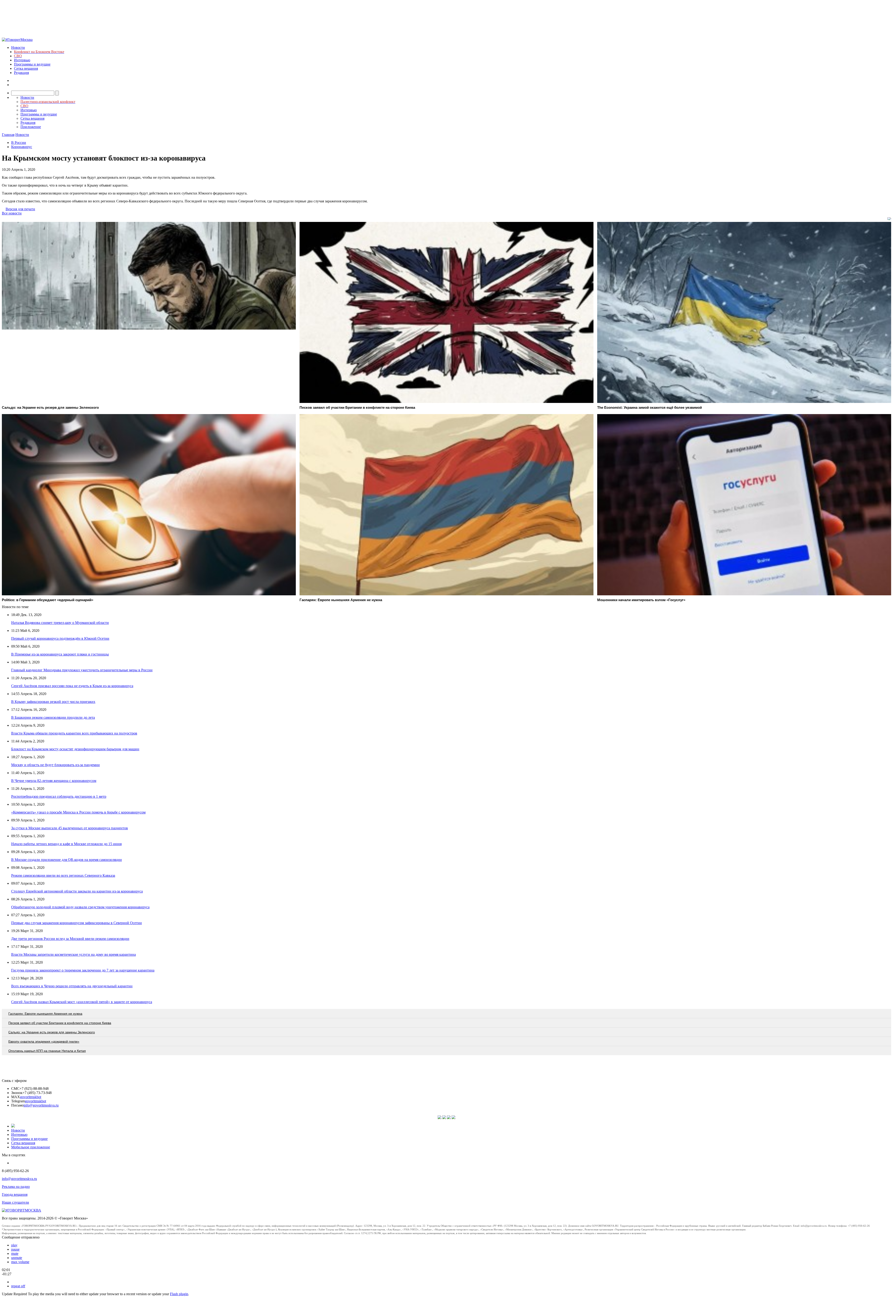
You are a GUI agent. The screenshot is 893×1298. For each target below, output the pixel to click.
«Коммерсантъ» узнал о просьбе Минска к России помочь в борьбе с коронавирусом (78, 812)
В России (18, 143)
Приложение (30, 127)
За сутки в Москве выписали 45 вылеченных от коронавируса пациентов (69, 828)
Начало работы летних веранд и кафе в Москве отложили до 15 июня (66, 844)
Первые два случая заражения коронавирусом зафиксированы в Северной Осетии (76, 923)
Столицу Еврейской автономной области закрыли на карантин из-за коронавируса (77, 891)
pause (15, 1249)
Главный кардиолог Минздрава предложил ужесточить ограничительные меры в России (82, 670)
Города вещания (14, 1194)
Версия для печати (20, 209)
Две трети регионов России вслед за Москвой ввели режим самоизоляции (70, 939)
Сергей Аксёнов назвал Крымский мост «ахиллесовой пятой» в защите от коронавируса (81, 1002)
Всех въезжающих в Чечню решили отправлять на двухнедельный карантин (72, 986)
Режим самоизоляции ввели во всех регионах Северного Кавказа (63, 875)
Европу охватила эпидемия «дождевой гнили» (43, 1041)
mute (14, 1253)
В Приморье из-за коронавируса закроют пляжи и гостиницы (60, 654)
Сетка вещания (26, 68)
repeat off (18, 1286)
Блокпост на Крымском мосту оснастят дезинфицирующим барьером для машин (75, 749)
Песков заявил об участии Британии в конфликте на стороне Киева (59, 1023)
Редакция (21, 73)
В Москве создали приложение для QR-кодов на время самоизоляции (66, 860)
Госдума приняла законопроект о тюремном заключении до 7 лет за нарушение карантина (82, 970)
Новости (18, 47)
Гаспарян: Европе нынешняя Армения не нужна (45, 1013)
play (14, 1245)
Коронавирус (21, 147)
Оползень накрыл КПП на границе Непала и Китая (47, 1051)
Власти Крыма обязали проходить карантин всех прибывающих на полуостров (74, 733)
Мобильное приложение (30, 1147)
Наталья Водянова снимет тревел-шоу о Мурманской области (60, 623)
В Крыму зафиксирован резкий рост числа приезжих (53, 702)
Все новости (12, 213)
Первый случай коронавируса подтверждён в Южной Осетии (60, 638)
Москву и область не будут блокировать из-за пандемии (55, 765)
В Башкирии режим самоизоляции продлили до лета (53, 717)
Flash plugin (179, 1294)
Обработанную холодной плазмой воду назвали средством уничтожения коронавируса (80, 907)
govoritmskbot (30, 1097)
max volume (20, 1262)
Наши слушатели (15, 1202)
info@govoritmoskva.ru (41, 1105)
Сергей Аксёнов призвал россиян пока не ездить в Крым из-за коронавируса (72, 686)
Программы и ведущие (32, 64)
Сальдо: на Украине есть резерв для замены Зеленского (51, 1032)
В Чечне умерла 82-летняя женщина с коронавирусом (53, 781)
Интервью (22, 60)
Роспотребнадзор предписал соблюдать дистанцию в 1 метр (58, 796)
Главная (8, 135)
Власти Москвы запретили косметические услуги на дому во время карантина (73, 954)
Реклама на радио (16, 1187)
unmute (16, 1258)
